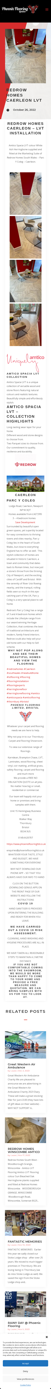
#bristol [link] (24, 701)
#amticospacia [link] (14, 697)
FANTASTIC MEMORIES (25, 1241)
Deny (25, 1371)
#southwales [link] (14, 673)
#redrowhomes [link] (15, 669)
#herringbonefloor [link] (17, 689)
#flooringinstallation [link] (18, 681)
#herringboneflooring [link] (18, 693)
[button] (46, 1337)
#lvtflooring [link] (13, 677)
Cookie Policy (25, 1385)
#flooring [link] (25, 677)
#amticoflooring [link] (31, 697)
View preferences (25, 1379)
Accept (25, 1363)
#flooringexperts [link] (16, 685)
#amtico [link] (35, 693)
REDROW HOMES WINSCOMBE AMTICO (24, 1150)
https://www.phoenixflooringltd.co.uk (26, 844)
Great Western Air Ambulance (21, 1066)
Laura (13, 1070)
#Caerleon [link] (29, 669)
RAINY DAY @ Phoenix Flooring (24, 1324)
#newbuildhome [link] (30, 673)
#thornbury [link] (13, 701)
